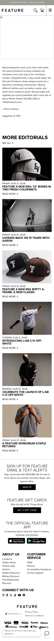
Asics (35, 67)
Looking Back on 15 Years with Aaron (26, 239)
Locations (7, 559)
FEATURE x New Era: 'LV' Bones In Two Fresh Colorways (26, 188)
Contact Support (35, 572)
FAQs (29, 562)
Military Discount (10, 576)
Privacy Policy (31, 611)
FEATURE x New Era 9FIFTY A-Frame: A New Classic (23, 291)
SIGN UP (27, 487)
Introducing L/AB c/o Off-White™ (22, 342)
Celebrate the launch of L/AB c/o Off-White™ (25, 393)
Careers (6, 569)
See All (6, 143)
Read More (9, 193)
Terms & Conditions (34, 615)
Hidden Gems (9, 562)
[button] (46, 633)
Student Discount (11, 572)
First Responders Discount (10, 581)
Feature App (8, 566)
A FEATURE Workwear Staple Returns (24, 445)
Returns (31, 566)
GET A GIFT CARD (27, 510)
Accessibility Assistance (39, 569)
